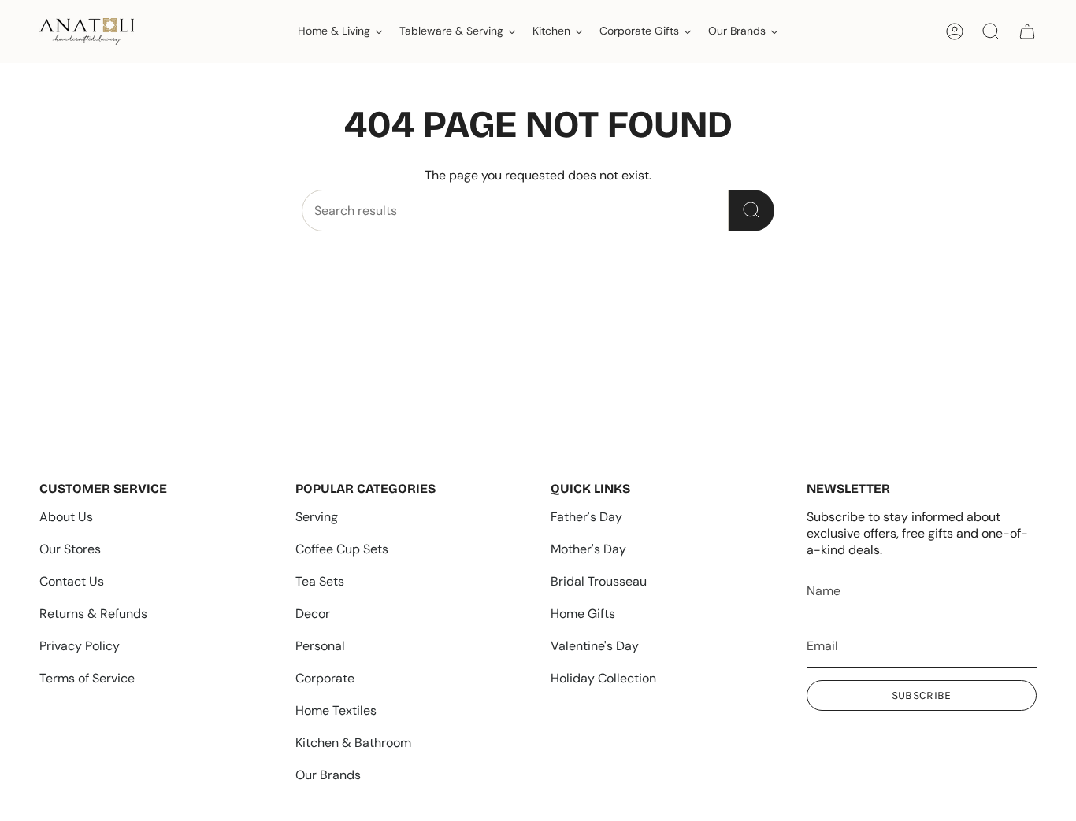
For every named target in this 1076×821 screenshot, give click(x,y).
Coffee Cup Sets (341, 549)
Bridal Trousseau (599, 581)
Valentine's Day (595, 646)
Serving (316, 517)
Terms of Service (87, 678)
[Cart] (1027, 31)
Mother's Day (588, 549)
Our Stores (70, 549)
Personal (320, 646)
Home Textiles (336, 710)
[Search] (751, 210)
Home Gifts (583, 613)
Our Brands (328, 775)
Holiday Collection (603, 678)
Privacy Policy (79, 646)
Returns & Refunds (93, 613)
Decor (312, 613)
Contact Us (71, 581)
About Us (66, 517)
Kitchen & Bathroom (353, 742)
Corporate (324, 678)
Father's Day (586, 517)
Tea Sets (319, 581)
